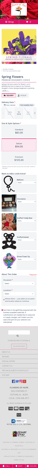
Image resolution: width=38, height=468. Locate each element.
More (4, 91)
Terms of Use (19, 460)
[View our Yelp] (24, 382)
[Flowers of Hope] (19, 14)
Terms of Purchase (25, 456)
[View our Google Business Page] (17, 382)
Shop (11, 21)
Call (7, 466)
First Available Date (26, 105)
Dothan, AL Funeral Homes (13, 442)
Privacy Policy (10, 456)
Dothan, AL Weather (10, 449)
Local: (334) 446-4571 (19, 398)
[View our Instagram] (20, 382)
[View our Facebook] (13, 382)
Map (19, 466)
